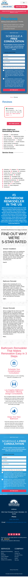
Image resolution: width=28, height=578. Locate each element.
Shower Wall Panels (20, 218)
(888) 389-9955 (7, 6)
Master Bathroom (18, 207)
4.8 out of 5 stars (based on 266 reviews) (10, 540)
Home (11, 97)
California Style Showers (8, 214)
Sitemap (11, 569)
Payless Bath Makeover (14, 223)
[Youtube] (16, 534)
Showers (4, 212)
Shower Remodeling (12, 212)
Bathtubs (9, 209)
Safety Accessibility (13, 220)
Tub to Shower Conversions (15, 215)
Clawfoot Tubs (11, 211)
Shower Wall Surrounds (18, 217)
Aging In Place (22, 220)
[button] (23, 2)
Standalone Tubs (20, 211)
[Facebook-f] (9, 534)
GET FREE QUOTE (14, 89)
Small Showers (19, 214)
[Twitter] (11, 534)
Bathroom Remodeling (7, 207)
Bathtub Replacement (18, 209)
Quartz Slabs (4, 220)
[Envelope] (19, 534)
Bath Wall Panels (10, 218)
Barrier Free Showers (14, 221)
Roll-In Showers (5, 221)
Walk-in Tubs (23, 221)
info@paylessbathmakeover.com (16, 522)
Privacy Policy (15, 569)
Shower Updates (22, 212)
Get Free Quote (21, 6)
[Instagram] (14, 534)
